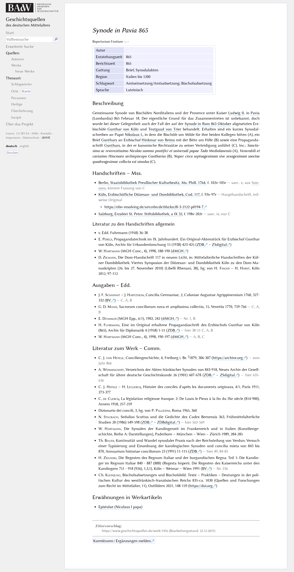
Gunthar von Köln (123, 129)
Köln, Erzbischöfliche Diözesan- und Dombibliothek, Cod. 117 (149, 194)
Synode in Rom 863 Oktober (208, 123)
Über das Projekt (19, 124)
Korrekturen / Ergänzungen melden (122, 541)
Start (10, 32)
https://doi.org (201, 485)
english (24, 146)
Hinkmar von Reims (158, 140)
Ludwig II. (236, 113)
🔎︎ (56, 39)
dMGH (178, 251)
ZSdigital (219, 244)
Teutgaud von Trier (164, 129)
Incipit (16, 117)
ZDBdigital (166, 422)
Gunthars (109, 140)
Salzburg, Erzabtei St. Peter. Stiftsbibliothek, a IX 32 (140, 214)
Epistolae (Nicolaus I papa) (120, 506)
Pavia (255, 113)
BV (108, 300)
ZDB (200, 244)
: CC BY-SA (17, 133)
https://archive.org (228, 357)
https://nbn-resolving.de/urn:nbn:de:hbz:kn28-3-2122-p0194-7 (153, 207)
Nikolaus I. (134, 134)
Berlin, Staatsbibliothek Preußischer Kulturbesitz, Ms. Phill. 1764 (151, 182)
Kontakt (46, 133)
